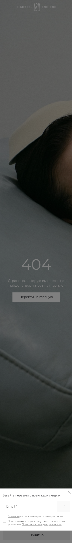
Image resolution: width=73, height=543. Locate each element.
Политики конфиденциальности (42, 524)
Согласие (13, 516)
